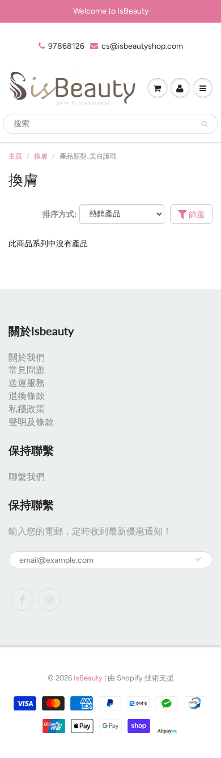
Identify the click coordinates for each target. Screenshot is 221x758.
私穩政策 (26, 409)
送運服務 (26, 383)
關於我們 (26, 357)
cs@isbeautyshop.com (142, 46)
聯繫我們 (26, 477)
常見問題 (26, 370)
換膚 (41, 156)
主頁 (15, 156)
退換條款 (26, 396)
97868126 (66, 46)
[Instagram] (49, 599)
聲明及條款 (31, 422)
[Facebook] (22, 599)
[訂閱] (198, 559)
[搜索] (204, 124)
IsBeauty (88, 678)
